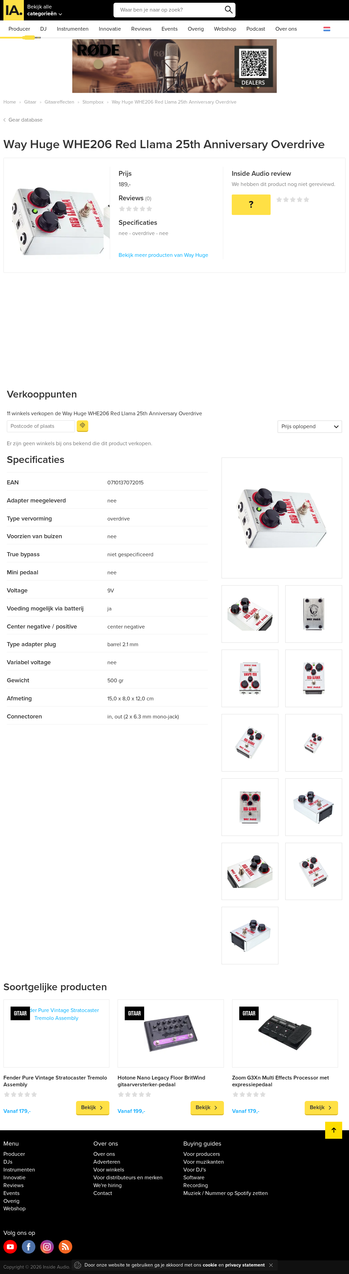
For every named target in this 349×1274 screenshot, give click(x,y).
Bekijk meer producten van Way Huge (163, 255)
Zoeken (229, 10)
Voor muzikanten (203, 1162)
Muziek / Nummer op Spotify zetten (225, 1193)
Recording (195, 1185)
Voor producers (201, 1154)
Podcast (255, 29)
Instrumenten (73, 29)
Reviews (141, 29)
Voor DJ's (194, 1169)
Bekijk (88, 1107)
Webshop (225, 29)
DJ (43, 29)
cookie (210, 1265)
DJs (7, 1162)
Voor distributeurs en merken (128, 1177)
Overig (196, 29)
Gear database (26, 119)
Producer (19, 29)
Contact (102, 1193)
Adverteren (106, 1162)
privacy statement (245, 1265)
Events (170, 29)
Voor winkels (108, 1169)
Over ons (286, 29)
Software (193, 1177)
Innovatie (110, 29)
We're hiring (107, 1185)
